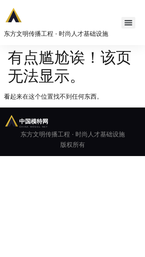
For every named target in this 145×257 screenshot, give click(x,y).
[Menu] (128, 23)
